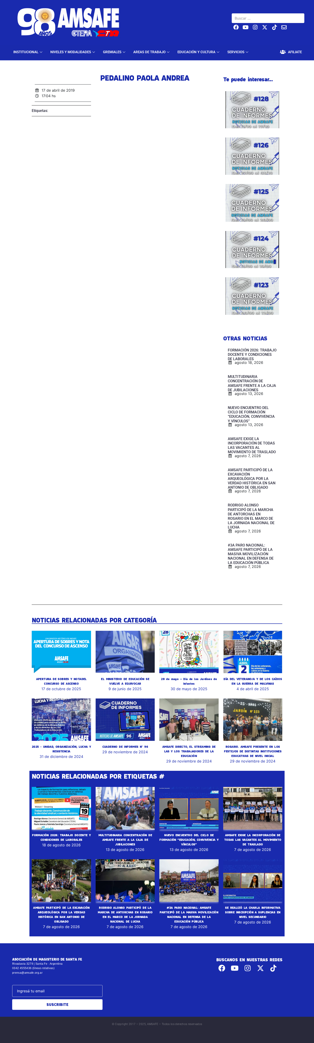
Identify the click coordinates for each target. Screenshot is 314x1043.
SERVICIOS (235, 52)
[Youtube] (245, 27)
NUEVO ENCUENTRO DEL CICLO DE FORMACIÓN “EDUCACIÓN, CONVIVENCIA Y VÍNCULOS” (188, 839)
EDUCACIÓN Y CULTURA (196, 52)
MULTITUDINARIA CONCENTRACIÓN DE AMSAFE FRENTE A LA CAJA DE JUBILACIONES (125, 839)
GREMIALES (112, 52)
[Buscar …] (268, 18)
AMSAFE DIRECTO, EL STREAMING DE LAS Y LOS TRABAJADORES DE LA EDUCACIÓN (188, 751)
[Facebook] (236, 27)
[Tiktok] (274, 27)
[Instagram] (255, 27)
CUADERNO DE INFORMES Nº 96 (125, 747)
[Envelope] (284, 27)
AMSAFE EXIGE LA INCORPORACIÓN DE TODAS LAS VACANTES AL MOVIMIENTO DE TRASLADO (252, 839)
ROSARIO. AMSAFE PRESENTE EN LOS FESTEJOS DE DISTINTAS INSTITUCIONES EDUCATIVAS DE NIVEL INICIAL (252, 751)
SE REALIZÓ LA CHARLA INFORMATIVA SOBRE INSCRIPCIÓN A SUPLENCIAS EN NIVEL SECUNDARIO (252, 912)
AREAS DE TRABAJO (149, 52)
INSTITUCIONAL (25, 52)
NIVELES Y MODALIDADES (70, 52)
